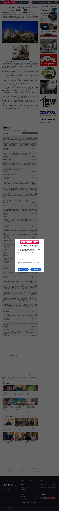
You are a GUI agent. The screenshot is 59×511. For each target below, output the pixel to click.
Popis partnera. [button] (24, 260)
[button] (29, 255)
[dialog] (29, 255)
